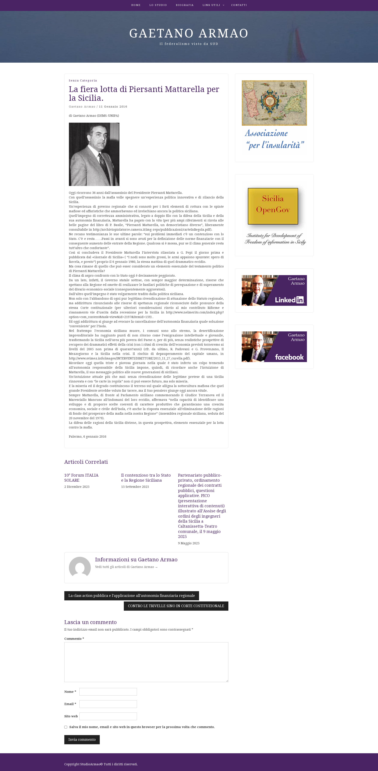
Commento (74, 638)
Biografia (185, 5)
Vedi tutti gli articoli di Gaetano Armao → (126, 567)
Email (70, 704)
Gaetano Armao (189, 33)
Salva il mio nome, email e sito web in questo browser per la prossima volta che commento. (142, 727)
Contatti (239, 5)
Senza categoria (83, 80)
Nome (70, 691)
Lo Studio (158, 5)
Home (136, 5)
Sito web (71, 716)
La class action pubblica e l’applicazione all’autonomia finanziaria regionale (131, 596)
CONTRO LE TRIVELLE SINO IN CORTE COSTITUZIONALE (176, 606)
